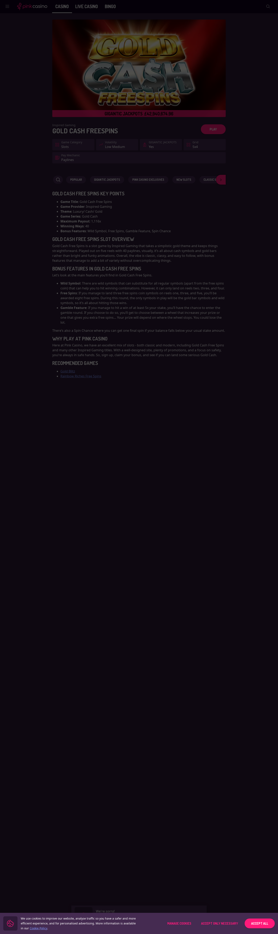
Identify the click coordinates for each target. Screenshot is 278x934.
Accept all (259, 923)
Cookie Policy (38, 928)
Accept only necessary (219, 923)
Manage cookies (179, 923)
